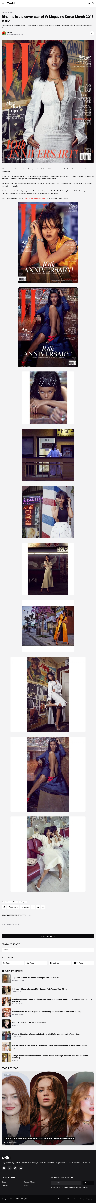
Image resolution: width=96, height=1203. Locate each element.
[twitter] (10, 1168)
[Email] (38, 907)
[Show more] (43, 907)
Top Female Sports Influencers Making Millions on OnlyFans (35, 978)
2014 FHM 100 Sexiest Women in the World (29, 1023)
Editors (69, 1199)
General (5, 1186)
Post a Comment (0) (48, 936)
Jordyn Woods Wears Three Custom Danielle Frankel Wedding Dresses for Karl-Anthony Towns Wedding (50, 1057)
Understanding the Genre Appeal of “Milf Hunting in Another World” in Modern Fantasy (46, 1012)
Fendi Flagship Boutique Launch (35, 198)
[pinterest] (15, 1168)
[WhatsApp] (33, 907)
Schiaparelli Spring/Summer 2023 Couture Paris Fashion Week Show (39, 989)
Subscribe (88, 1183)
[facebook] (4, 1168)
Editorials (10, 12)
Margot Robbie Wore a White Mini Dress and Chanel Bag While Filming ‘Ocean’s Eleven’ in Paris (49, 1045)
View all (30, 915)
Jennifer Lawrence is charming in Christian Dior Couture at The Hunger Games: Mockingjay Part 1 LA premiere (52, 1000)
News (26, 1186)
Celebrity (5, 1182)
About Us (61, 1199)
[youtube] (21, 1168)
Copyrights (90, 1199)
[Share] (92, 33)
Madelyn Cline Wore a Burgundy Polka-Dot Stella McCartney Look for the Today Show (46, 1034)
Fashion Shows (29, 1182)
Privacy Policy (79, 1199)
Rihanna (15, 902)
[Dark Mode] (89, 3)
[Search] (93, 3)
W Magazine (23, 902)
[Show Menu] (3, 3)
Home (4, 12)
